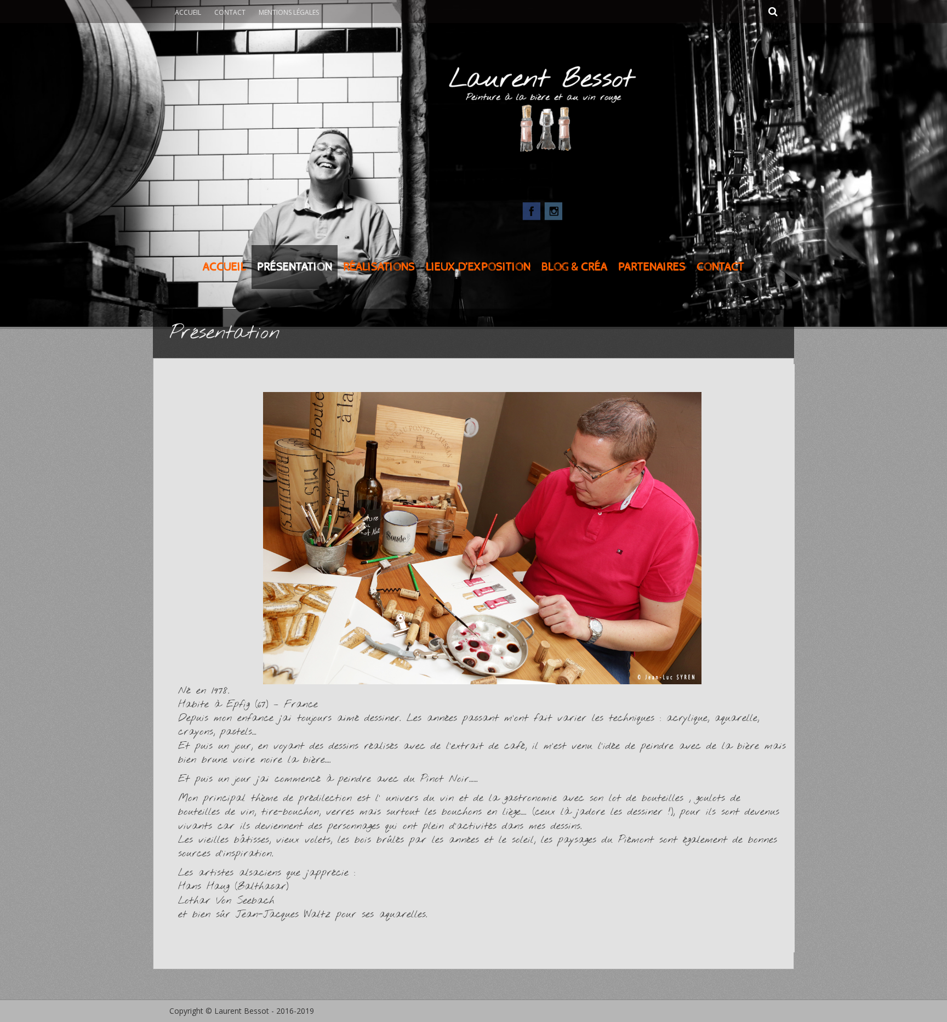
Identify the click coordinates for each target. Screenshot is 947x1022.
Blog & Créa (574, 267)
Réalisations (379, 267)
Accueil (188, 12)
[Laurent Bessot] (473, 104)
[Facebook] (531, 210)
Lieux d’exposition (478, 267)
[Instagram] (553, 210)
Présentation (294, 267)
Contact (230, 12)
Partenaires (652, 267)
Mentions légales (289, 12)
